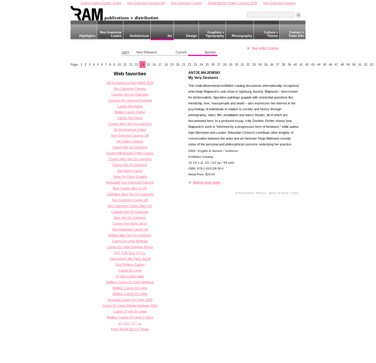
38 (283, 64)
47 (336, 64)
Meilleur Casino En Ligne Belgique (130, 282)
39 (289, 64)
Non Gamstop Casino (111, 34)
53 (371, 64)
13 (136, 64)
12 (130, 64)
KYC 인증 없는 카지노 (130, 253)
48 (342, 64)
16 (154, 64)
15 (148, 64)
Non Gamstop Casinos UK (130, 135)
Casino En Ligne (130, 270)
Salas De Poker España (130, 176)
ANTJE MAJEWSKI (204, 73)
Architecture (139, 36)
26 (213, 64)
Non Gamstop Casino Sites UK (130, 206)
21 (183, 64)
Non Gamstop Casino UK (130, 200)
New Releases (146, 52)
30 (236, 64)
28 (224, 64)
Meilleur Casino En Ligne (130, 288)
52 (365, 64)
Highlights (87, 36)
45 (324, 64)
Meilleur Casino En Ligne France (130, 317)
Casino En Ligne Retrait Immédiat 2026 (129, 305)
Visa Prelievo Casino (130, 264)
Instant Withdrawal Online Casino (129, 153)
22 (189, 64)
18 (166, 64)
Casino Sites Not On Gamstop (130, 123)
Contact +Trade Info (296, 34)
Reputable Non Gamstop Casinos (130, 182)
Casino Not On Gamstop (129, 147)
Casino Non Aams (130, 106)
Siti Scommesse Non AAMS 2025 (129, 82)
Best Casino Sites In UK (130, 188)
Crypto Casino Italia (130, 276)
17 (160, 64)
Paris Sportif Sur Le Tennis (130, 329)
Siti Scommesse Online (129, 129)
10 (119, 64)
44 (318, 64)
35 (266, 64)
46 (330, 64)
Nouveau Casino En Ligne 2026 (130, 299)
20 (177, 64)
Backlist (210, 52)
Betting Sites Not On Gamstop (129, 235)
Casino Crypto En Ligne (130, 311)
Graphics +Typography (215, 34)
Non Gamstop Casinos (130, 88)
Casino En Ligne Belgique (130, 241)
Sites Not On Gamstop (130, 217)
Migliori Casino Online (130, 112)
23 (195, 64)
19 (172, 64)
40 (295, 64)
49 (348, 64)
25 (207, 64)
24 (201, 64)
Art (169, 36)
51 (360, 64)
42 (307, 64)
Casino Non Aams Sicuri (130, 223)
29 (230, 64)
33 (254, 64)
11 (125, 64)
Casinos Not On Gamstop (129, 94)
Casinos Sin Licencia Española (130, 100)
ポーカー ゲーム (130, 323)
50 (354, 64)
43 (313, 64)
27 (219, 64)
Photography (242, 36)
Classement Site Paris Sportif (130, 258)
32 (248, 64)
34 (260, 64)
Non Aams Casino (130, 170)
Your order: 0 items (265, 48)
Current (181, 52)
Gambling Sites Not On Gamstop (130, 194)
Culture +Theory (271, 34)
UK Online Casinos (129, 141)
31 (242, 64)
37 (277, 64)
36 (271, 64)
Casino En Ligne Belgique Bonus (130, 247)
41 (301, 64)
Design (191, 36)
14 (142, 64)
